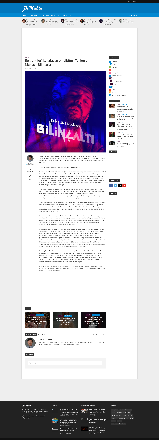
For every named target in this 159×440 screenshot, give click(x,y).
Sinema (114, 421)
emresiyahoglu (30, 164)
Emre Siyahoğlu (30, 163)
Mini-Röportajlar (127, 415)
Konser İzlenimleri (116, 415)
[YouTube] (124, 185)
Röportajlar (39, 315)
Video (58, 15)
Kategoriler (34, 15)
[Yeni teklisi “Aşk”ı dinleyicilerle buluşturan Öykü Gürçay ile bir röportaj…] (82, 21)
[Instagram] (120, 185)
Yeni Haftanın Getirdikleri (118, 424)
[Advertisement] (79, 44)
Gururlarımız (128, 410)
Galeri (53, 15)
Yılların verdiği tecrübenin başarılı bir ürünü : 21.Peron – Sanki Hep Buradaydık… (98, 420)
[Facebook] (111, 185)
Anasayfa (25, 15)
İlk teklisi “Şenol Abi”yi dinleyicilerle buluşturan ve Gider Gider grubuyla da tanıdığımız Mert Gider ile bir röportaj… (98, 430)
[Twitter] (115, 185)
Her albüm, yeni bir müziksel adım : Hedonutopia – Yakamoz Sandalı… (69, 430)
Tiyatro (119, 421)
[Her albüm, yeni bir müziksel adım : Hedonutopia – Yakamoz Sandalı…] (55, 430)
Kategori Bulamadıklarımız (119, 412)
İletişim (65, 15)
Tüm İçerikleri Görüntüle (98, 334)
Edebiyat (114, 410)
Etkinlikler (45, 15)
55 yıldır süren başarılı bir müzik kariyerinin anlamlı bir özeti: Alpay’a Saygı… (125, 145)
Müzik (27, 57)
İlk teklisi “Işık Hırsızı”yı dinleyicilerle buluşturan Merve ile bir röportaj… (128, 21)
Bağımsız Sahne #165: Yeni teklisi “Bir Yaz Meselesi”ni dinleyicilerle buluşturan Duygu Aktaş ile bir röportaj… (71, 22)
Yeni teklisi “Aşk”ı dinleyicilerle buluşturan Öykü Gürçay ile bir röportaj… (90, 22)
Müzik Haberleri (121, 418)
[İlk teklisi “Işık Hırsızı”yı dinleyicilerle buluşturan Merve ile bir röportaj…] (120, 21)
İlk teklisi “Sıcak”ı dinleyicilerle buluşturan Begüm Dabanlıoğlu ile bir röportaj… (52, 22)
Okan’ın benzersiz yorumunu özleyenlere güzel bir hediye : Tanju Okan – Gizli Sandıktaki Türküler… (97, 412)
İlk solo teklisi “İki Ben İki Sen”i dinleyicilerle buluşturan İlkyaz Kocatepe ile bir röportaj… (110, 22)
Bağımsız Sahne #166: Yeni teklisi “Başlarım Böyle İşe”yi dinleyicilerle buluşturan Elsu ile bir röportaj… (32, 22)
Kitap (129, 412)
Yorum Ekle (30, 171)
